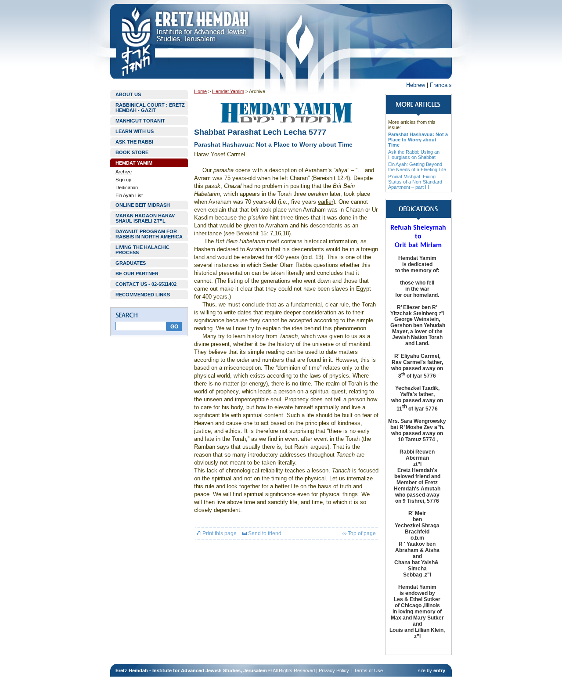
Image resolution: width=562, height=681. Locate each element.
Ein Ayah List (129, 195)
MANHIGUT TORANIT (140, 120)
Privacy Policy (334, 670)
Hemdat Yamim (228, 91)
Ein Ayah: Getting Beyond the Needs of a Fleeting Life (417, 167)
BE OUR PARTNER (137, 273)
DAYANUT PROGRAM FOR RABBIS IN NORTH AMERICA (149, 234)
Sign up (123, 179)
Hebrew (415, 85)
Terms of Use (368, 670)
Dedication (126, 187)
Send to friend (264, 533)
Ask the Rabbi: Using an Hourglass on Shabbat (414, 154)
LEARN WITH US (134, 131)
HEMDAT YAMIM (133, 163)
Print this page (219, 533)
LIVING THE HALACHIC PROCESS (142, 250)
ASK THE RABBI (134, 141)
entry (439, 670)
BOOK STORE (131, 152)
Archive (123, 171)
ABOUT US (128, 94)
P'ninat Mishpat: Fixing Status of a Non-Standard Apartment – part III (415, 182)
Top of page (361, 533)
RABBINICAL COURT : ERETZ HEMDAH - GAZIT (150, 107)
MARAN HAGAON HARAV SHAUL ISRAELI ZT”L (145, 218)
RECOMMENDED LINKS (142, 294)
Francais (441, 85)
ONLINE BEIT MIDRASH (142, 205)
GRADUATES (130, 263)
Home (200, 91)
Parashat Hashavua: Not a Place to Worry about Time (418, 140)
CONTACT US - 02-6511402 (146, 284)
